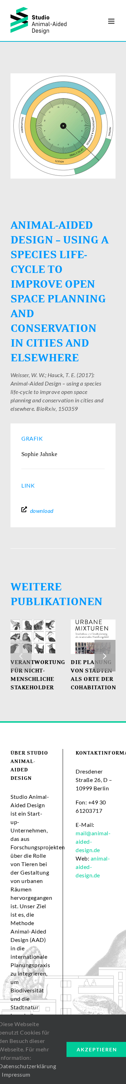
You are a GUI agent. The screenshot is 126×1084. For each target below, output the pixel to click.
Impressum (16, 1074)
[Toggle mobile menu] (112, 21)
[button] (20, 655)
